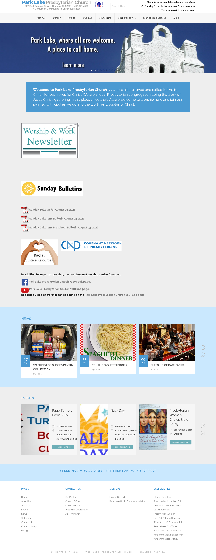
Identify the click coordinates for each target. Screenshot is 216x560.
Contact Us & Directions (154, 18)
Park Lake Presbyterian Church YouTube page (115, 294)
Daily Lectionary (162, 509)
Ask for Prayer (72, 513)
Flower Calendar (118, 497)
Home (24, 497)
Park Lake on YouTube (165, 526)
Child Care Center (127, 18)
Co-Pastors (71, 497)
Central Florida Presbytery (167, 505)
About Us (41, 18)
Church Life (105, 18)
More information (63, 447)
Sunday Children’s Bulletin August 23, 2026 (56, 218)
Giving (176, 18)
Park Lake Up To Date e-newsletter (127, 501)
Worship (57, 18)
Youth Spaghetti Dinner (109, 365)
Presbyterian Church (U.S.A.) (168, 501)
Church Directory (162, 497)
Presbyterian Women (164, 513)
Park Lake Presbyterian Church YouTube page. (59, 288)
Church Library (29, 526)
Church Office (72, 501)
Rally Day (118, 410)
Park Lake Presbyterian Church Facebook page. (60, 281)
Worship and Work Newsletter (169, 522)
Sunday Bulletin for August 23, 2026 (52, 209)
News (24, 513)
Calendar (87, 18)
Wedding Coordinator (76, 509)
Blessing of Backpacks (167, 365)
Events (71, 18)
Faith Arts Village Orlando (167, 518)
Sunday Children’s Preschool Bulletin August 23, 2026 (63, 227)
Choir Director (72, 505)
